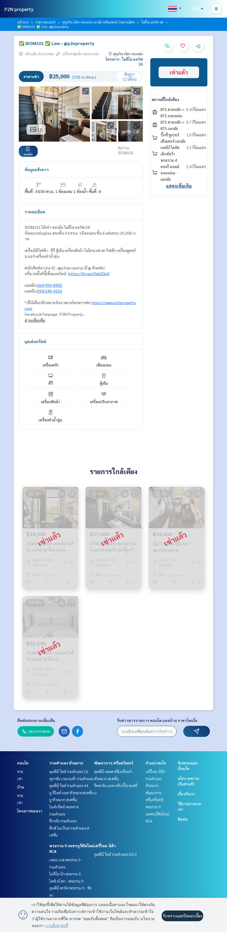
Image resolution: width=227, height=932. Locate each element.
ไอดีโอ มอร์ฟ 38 (152, 22)
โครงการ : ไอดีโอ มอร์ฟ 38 (124, 62)
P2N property (18, 9)
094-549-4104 (49, 290)
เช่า (19, 778)
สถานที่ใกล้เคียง (165, 99)
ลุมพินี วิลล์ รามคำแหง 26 (68, 771)
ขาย (20, 771)
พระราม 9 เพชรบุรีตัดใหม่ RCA (157, 813)
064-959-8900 (49, 285)
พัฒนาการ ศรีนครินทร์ (113, 762)
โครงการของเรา (29, 810)
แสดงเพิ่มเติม (179, 186)
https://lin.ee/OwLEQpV (88, 273)
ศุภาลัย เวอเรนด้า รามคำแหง (71, 778)
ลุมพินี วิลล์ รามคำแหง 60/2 (115, 854)
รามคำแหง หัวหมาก (66, 762)
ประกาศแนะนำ (45, 22)
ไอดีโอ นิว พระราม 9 (65, 873)
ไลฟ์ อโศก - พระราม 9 (66, 880)
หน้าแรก (23, 22)
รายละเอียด (35, 211)
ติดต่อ (183, 819)
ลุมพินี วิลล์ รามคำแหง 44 (68, 785)
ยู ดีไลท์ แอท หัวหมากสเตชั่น (71, 792)
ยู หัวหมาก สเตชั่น (63, 799)
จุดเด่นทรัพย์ (35, 341)
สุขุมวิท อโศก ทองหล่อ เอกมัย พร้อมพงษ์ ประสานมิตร (98, 22)
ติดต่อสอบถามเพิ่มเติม (36, 720)
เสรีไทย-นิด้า (105, 845)
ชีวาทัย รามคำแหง (63, 820)
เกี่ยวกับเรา (186, 793)
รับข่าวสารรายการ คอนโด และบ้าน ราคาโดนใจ (157, 720)
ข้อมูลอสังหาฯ (37, 169)
